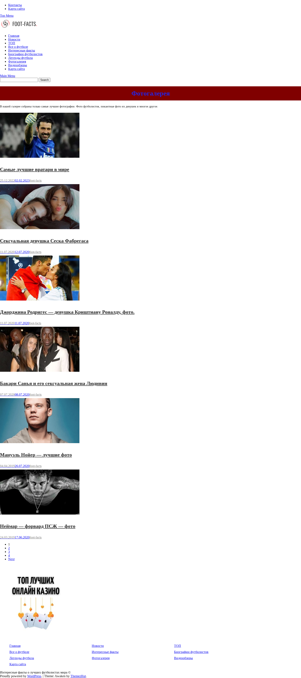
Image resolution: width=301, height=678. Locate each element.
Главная (13, 35)
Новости (14, 39)
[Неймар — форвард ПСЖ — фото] (39, 515)
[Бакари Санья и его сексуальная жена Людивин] (39, 372)
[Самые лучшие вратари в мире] (39, 158)
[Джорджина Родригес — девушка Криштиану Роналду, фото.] (39, 301)
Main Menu (7, 76)
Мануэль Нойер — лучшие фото (36, 454)
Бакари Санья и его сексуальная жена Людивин (53, 383)
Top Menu (7, 15)
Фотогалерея (17, 61)
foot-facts (35, 180)
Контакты (15, 5)
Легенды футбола (20, 58)
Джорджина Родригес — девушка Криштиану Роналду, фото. (67, 312)
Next (11, 559)
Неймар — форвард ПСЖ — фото (37, 526)
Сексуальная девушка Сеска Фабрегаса (44, 240)
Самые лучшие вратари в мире (34, 169)
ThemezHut (78, 676)
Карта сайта (16, 8)
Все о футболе (18, 46)
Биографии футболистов (25, 54)
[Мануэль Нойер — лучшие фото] (39, 443)
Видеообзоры (17, 65)
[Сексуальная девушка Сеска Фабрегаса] (39, 229)
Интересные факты (21, 50)
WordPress (34, 676)
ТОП (11, 43)
